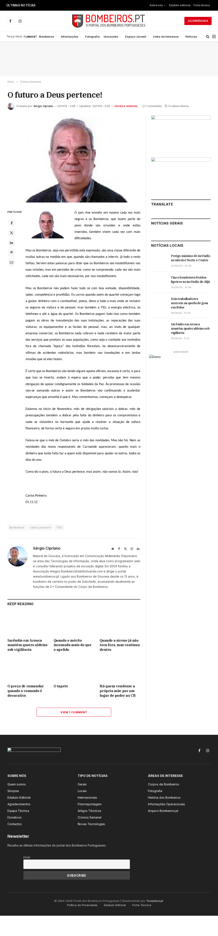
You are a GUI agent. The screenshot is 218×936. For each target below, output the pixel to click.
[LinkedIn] (11, 243)
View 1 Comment (73, 712)
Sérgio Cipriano (43, 106)
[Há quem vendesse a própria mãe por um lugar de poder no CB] (120, 669)
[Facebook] (11, 223)
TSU (59, 527)
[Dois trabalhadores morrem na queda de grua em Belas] (159, 303)
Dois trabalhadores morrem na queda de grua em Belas (189, 303)
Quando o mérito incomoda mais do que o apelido (73, 645)
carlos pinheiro (40, 527)
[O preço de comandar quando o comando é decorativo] (27, 669)
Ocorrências (198, 20)
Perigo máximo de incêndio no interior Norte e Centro (190, 258)
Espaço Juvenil (135, 36)
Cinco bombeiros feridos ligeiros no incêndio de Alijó (78, 5)
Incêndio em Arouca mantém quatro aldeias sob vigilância (27, 645)
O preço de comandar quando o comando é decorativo (25, 691)
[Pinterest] (11, 252)
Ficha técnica (202, 5)
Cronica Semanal (126, 106)
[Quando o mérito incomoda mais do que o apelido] (74, 623)
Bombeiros (46, 36)
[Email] (11, 262)
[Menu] (214, 36)
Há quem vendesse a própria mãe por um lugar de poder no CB (117, 691)
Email (26, 857)
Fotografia (92, 36)
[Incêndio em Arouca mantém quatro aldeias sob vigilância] (27, 623)
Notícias (191, 36)
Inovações (111, 36)
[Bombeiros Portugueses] (109, 21)
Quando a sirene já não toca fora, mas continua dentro (120, 645)
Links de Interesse (166, 36)
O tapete (61, 686)
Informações (69, 36)
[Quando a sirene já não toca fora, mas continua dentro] (120, 623)
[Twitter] (11, 233)
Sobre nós (156, 5)
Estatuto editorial (179, 5)
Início (31, 36)
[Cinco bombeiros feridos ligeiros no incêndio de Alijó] (159, 282)
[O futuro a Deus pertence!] (73, 158)
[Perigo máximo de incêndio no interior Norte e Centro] (159, 260)
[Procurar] (207, 36)
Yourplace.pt (154, 900)
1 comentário (154, 106)
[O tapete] (74, 669)
